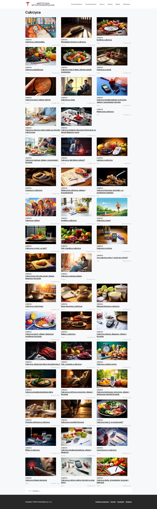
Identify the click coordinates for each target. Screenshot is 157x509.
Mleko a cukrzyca (32, 450)
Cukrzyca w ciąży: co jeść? (36, 248)
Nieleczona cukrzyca (105, 112)
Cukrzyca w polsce (104, 248)
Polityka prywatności (102, 502)
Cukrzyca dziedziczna (34, 70)
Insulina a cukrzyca (69, 220)
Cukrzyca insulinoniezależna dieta (39, 392)
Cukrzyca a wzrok (104, 70)
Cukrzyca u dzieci (32, 220)
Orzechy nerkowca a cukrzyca (37, 422)
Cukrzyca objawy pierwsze (36, 480)
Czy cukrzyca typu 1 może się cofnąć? (112, 258)
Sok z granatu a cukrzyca (71, 364)
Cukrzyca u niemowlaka (35, 42)
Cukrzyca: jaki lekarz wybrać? (73, 160)
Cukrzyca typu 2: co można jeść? (110, 422)
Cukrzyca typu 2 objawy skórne (38, 100)
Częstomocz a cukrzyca (106, 450)
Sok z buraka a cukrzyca (71, 248)
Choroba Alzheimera (76, 4)
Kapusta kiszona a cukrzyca (108, 306)
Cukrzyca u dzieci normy (107, 364)
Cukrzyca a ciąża (68, 100)
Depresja (110, 4)
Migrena (118, 4)
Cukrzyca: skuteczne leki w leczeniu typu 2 (42, 364)
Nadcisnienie (126, 4)
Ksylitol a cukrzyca (104, 40)
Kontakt (113, 502)
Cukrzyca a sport (104, 220)
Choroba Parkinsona (90, 4)
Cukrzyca (102, 4)
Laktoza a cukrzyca (105, 160)
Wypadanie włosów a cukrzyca (73, 42)
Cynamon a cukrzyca (33, 190)
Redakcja (129, 502)
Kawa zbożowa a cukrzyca (71, 306)
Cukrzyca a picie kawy (34, 306)
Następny (36, 491)
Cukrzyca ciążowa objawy (71, 276)
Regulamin (120, 502)
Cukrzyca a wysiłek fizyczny (72, 422)
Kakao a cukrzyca (68, 334)
